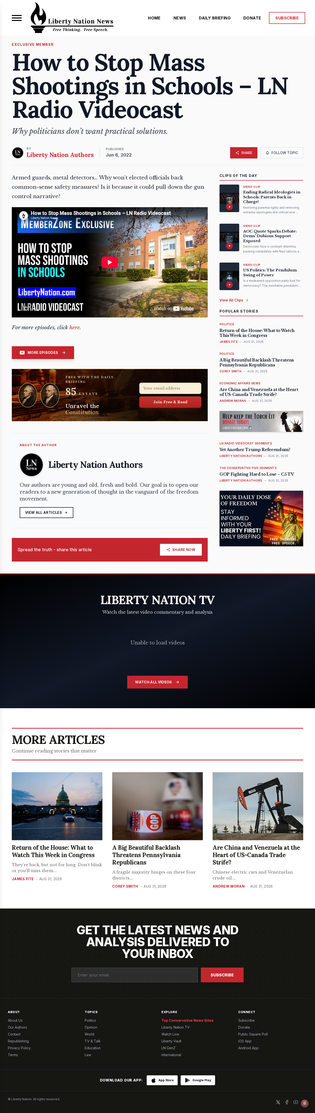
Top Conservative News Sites (187, 1020)
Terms (13, 1055)
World (89, 1034)
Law (88, 1055)
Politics (90, 1020)
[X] (278, 1102)
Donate (244, 1027)
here (74, 327)
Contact (14, 1034)
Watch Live (170, 1034)
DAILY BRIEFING (215, 18)
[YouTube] (295, 1102)
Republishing (18, 1041)
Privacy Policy (19, 1048)
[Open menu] (17, 18)
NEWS (179, 18)
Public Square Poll (253, 1034)
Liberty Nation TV (175, 1027)
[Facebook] (286, 1102)
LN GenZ (168, 1048)
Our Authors (17, 1027)
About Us (15, 1020)
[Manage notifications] (305, 1103)
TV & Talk (93, 1041)
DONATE (252, 18)
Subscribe (222, 974)
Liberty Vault (171, 1041)
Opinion (91, 1027)
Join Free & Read (170, 401)
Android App (248, 1048)
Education (93, 1048)
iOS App (245, 1041)
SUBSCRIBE (287, 18)
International (171, 1055)
